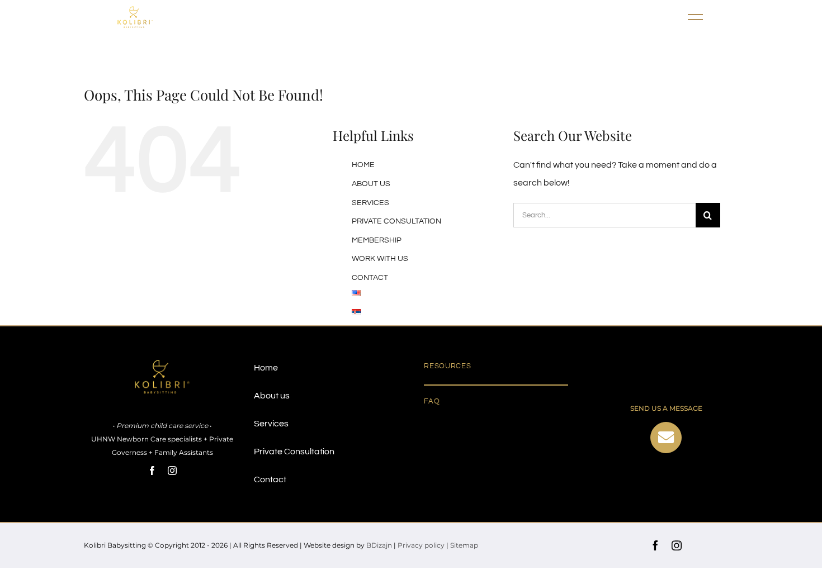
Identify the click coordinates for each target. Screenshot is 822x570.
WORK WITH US (380, 259)
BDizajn (379, 545)
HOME (363, 165)
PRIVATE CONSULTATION (396, 221)
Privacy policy (421, 545)
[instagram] (172, 470)
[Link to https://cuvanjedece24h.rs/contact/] (666, 437)
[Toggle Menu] (696, 17)
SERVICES (370, 203)
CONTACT (370, 278)
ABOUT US (371, 184)
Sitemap (464, 545)
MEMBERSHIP (376, 240)
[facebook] (152, 470)
